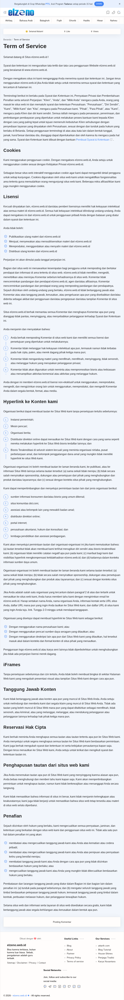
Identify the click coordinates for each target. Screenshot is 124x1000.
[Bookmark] (108, 12)
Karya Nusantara (106, 980)
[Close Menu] (120, 4)
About (70, 968)
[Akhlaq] (8, 21)
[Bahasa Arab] (26, 21)
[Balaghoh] (45, 21)
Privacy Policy (73, 976)
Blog (69, 964)
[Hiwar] (100, 21)
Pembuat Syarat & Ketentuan (49, 144)
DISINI (99, 4)
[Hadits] (86, 21)
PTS (48, 4)
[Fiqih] (59, 21)
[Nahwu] (113, 21)
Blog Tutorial (104, 968)
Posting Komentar (62, 940)
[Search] (119, 12)
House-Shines (105, 972)
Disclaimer (22, 981)
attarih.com (103, 964)
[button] (113, 12)
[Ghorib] (72, 21)
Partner (70, 972)
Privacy (33, 981)
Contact (42, 981)
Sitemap (11, 981)
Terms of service (74, 980)
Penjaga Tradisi (105, 976)
